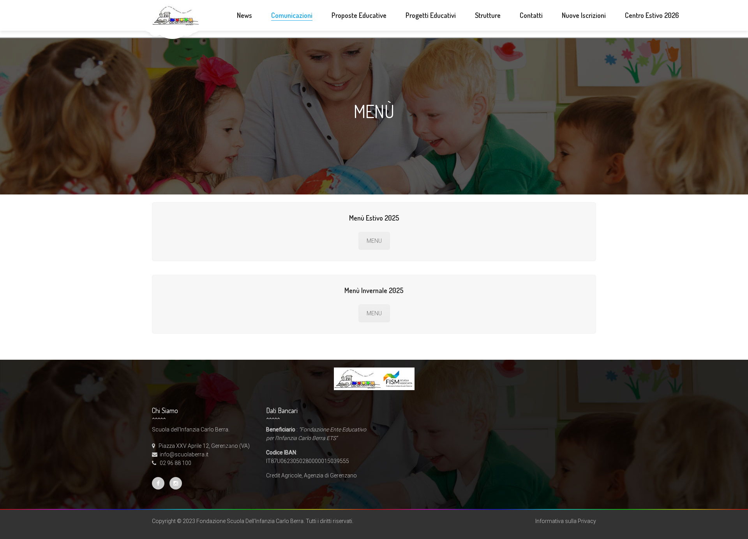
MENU (374, 241)
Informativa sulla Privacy (565, 521)
